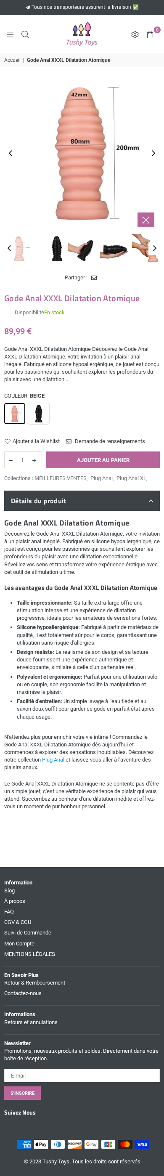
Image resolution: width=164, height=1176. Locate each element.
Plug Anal (101, 478)
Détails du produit (38, 501)
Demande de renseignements (109, 441)
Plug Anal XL (131, 478)
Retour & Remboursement (34, 983)
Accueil (12, 60)
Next (153, 153)
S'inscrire (22, 1093)
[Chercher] (25, 34)
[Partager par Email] (94, 277)
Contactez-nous (23, 993)
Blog (9, 890)
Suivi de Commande (27, 932)
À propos (14, 901)
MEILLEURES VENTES (60, 478)
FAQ (9, 911)
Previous (10, 153)
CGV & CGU (17, 922)
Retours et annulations (31, 1022)
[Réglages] (135, 34)
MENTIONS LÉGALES (29, 954)
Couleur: (24, 396)
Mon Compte (19, 943)
